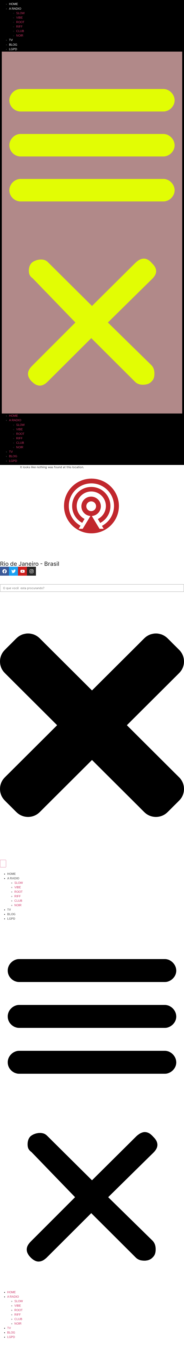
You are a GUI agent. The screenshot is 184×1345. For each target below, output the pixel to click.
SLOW (20, 13)
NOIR (19, 35)
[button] (92, 233)
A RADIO (15, 8)
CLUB (20, 31)
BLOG (13, 44)
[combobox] (92, 588)
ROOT (20, 22)
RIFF (19, 26)
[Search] (3, 863)
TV (11, 40)
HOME (13, 4)
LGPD (13, 49)
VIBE (19, 17)
